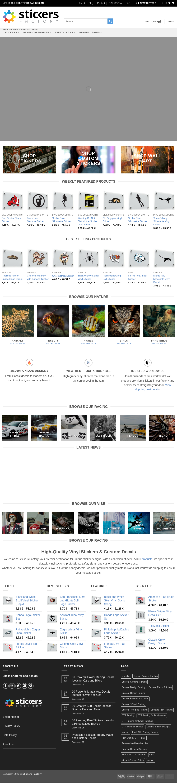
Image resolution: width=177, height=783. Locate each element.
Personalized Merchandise (135, 743)
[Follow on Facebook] (163, 3)
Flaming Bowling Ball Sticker (112, 277)
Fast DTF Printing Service (145, 732)
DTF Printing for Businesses (152, 715)
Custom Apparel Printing (145, 676)
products (147, 559)
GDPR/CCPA (115, 3)
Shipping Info (11, 716)
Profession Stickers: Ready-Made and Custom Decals (92, 736)
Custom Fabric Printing (160, 687)
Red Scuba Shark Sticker (11, 220)
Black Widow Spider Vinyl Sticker (88, 277)
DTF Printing (128, 715)
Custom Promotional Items (135, 698)
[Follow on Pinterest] (31, 686)
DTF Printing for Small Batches (137, 721)
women (150, 760)
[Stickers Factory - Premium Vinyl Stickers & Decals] (31, 16)
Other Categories (36, 32)
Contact (101, 3)
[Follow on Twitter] (169, 3)
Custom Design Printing (133, 687)
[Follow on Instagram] (166, 3)
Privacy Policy (11, 725)
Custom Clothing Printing (134, 681)
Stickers (10, 32)
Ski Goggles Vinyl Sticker (112, 220)
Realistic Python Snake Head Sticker (12, 277)
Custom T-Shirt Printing (133, 704)
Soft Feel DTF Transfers (134, 754)
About (82, 3)
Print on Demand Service (134, 749)
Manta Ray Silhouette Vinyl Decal (161, 278)
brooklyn (126, 676)
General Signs (89, 32)
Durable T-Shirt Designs (158, 726)
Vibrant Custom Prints (133, 760)
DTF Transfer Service (132, 726)
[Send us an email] (173, 3)
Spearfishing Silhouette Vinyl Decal (161, 221)
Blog (91, 3)
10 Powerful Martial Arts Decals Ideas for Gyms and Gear (66, 464)
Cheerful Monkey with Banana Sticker (38, 277)
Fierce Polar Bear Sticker (137, 277)
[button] (146, 3)
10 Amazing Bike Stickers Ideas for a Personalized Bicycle (154, 464)
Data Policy (10, 735)
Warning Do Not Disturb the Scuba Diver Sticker (87, 221)
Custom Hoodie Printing (133, 693)
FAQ (128, 3)
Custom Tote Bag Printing (134, 709)
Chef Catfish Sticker (63, 275)
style (151, 754)
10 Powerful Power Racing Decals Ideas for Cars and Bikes (22, 464)
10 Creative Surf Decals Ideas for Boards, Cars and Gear (111, 464)
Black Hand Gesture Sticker (35, 220)
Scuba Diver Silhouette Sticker (61, 220)
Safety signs (64, 32)
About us (8, 744)
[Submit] (110, 21)
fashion (125, 732)
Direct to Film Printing (162, 709)
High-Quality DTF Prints (134, 738)
